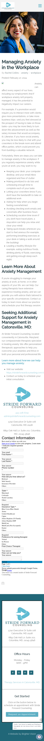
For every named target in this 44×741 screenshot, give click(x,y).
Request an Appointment (22, 714)
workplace (36, 73)
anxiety (24, 73)
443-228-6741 (22, 413)
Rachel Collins (12, 73)
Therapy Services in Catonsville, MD (22, 682)
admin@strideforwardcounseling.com (22, 416)
